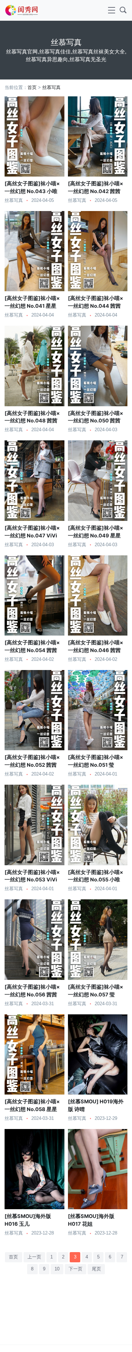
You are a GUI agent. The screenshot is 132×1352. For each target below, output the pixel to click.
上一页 (34, 1257)
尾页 (96, 1269)
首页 (32, 87)
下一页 (75, 1269)
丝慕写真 (51, 87)
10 (57, 1269)
